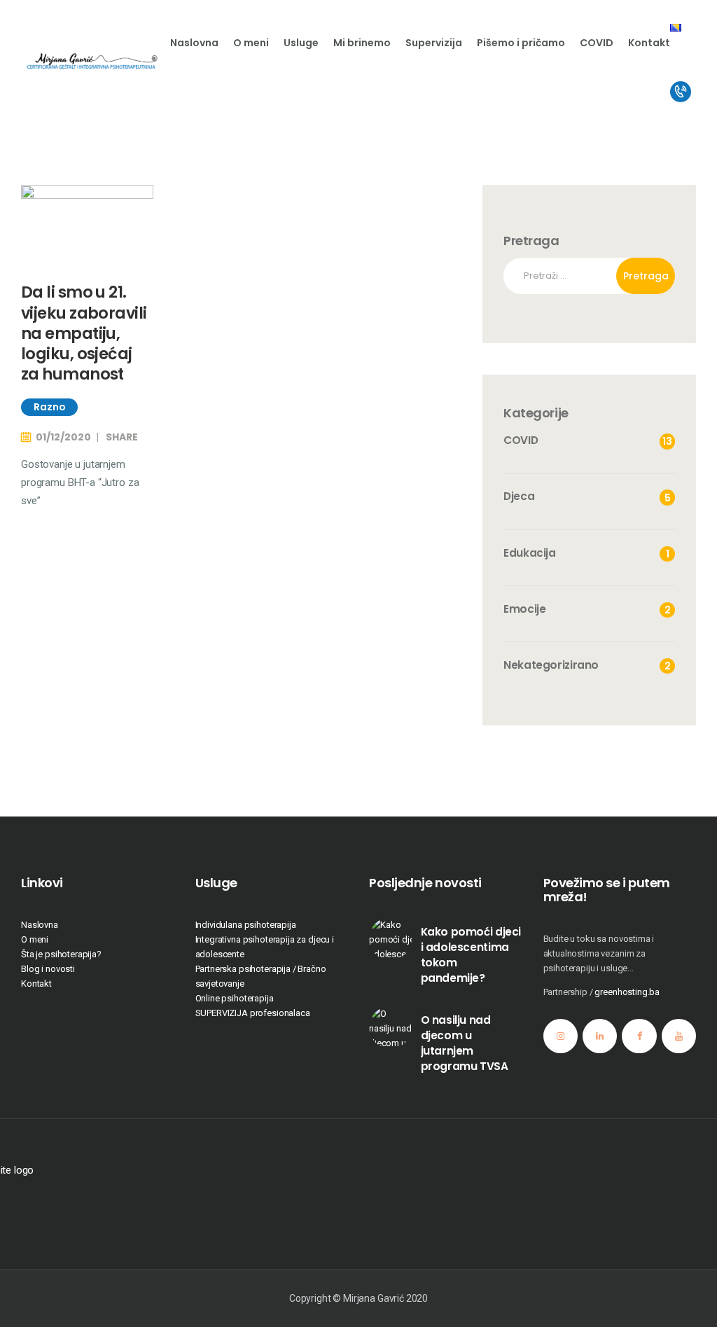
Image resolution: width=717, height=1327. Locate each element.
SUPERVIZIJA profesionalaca (252, 1013)
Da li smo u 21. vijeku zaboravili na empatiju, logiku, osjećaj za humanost (83, 333)
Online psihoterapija (234, 998)
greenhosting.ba (627, 992)
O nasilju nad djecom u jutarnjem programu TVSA (464, 1043)
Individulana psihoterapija (245, 924)
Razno (50, 407)
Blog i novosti (48, 969)
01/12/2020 (63, 437)
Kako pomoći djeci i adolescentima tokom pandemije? (471, 954)
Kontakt (36, 983)
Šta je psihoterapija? (61, 954)
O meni (34, 939)
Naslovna (39, 924)
